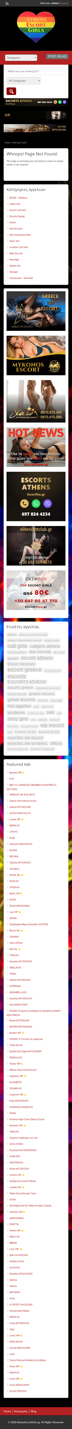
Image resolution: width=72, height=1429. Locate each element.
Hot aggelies (19, 706)
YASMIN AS (15, 1088)
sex (50, 712)
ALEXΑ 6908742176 (20, 813)
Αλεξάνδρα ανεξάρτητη (21, 1107)
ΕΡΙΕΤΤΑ (14, 1224)
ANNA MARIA (16, 1218)
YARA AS (14, 955)
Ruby (12, 838)
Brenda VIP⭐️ (16, 772)
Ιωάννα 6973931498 (20, 807)
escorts (17, 676)
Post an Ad (57, 56)
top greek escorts (29, 726)
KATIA (12, 1199)
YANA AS (14, 1131)
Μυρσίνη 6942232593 (20, 1273)
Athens (12, 634)
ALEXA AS (14, 1267)
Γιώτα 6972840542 (19, 1323)
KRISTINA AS (16, 1162)
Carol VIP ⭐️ (16, 1378)
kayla (36, 707)
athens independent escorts (24, 640)
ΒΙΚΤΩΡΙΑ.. (15, 1292)
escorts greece (20, 687)
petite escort (47, 707)
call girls (17, 646)
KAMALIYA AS (16, 1261)
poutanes (16, 712)
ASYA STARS (16, 1144)
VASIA (12, 1113)
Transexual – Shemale (21, 278)
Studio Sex (15, 265)
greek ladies (56, 700)
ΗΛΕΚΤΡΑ (14, 1156)
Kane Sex (14, 241)
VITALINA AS (16, 1045)
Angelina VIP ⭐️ (17, 1076)
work (10, 732)
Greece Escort (17, 694)
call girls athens (17, 652)
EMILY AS (14, 1236)
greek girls (43, 700)
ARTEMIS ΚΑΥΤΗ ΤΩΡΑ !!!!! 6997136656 (30, 1206)
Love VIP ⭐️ (15, 1249)
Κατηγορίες (21, 1411)
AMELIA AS (15, 967)
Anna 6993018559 (19, 1385)
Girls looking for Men (20, 235)
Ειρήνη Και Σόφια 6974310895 (25, 1051)
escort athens (37, 658)
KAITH (12, 899)
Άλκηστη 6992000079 (20, 844)
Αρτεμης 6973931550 (20, 961)
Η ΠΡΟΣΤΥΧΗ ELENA (20, 1304)
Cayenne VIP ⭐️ (18, 1094)
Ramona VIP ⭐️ (17, 1125)
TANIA (12, 973)
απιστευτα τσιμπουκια (18, 749)
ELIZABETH (15, 1082)
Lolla (12, 1354)
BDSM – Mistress (18, 198)
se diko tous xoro (36, 713)
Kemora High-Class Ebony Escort (26, 1119)
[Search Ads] (11, 91)
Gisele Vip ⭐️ (16, 875)
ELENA (13, 850)
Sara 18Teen (16, 943)
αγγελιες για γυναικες (27, 743)
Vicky (12, 1298)
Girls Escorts (15, 228)
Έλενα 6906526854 (19, 906)
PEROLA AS (15, 1057)
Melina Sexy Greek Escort (22, 1070)
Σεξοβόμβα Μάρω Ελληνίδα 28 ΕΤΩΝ (28, 924)
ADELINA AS (16, 1341)
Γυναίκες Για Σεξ (25, 732)
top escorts (13, 726)
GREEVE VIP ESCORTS (22, 794)
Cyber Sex (14, 204)
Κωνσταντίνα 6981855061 (23, 1150)
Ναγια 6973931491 (19, 1020)
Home (7, 142)
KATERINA (15, 986)
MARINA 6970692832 (20, 1026)
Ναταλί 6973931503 (20, 980)
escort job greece (53, 671)
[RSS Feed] (6, 3)
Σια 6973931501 (18, 1391)
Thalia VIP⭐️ (16, 1063)
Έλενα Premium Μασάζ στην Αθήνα (27, 1360)
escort (13, 658)
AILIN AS (14, 881)
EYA (11, 779)
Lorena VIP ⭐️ (17, 1175)
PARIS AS (14, 1317)
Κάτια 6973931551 (19, 1168)
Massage (14, 259)
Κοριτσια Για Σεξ (49, 732)
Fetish (12, 222)
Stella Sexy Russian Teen (22, 1193)
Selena (13, 1280)
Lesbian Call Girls (18, 247)
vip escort (52, 725)
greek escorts (21, 699)
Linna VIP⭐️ (15, 1335)
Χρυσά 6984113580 (19, 1348)
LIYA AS (13, 831)
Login (64, 3)
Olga (11, 1329)
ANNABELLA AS (17, 992)
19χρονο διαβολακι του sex (23, 1138)
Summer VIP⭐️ (17, 1212)
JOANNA (14, 936)
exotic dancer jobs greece (48, 688)
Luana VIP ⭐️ (16, 819)
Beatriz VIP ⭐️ (16, 1033)
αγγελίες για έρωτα (25, 737)
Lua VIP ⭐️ (15, 912)
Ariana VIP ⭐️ (16, 1230)
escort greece (25, 669)
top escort (55, 720)
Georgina (14, 868)
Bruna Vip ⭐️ (16, 930)
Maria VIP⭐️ (15, 893)
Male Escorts (16, 253)
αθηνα (56, 743)
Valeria (13, 1286)
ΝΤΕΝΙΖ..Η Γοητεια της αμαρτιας (26, 1039)
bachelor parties (51, 640)
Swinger (13, 272)
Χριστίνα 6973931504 (20, 998)
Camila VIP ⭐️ (17, 1187)
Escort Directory (21, 664)
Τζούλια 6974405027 (20, 862)
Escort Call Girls (17, 210)
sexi (59, 713)
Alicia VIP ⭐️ (16, 1366)
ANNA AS (14, 1372)
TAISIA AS (14, 887)
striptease (42, 720)
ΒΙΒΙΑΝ (13, 1243)
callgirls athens (45, 646)
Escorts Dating (17, 216)
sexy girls (18, 719)
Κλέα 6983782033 (18, 1100)
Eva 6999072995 (18, 1004)
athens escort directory (33, 634)
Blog (33, 1411)
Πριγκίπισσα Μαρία (19, 1311)
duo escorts (40, 652)
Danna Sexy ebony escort (22, 801)
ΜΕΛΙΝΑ (13, 856)
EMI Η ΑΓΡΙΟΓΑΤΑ (18, 1255)
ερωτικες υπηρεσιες (42, 749)
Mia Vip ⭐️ (15, 949)
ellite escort (59, 652)
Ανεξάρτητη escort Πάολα (22, 1181)
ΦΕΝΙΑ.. (13, 918)
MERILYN (14, 825)
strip (33, 720)
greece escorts (41, 694)
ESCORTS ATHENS (27, 682)
